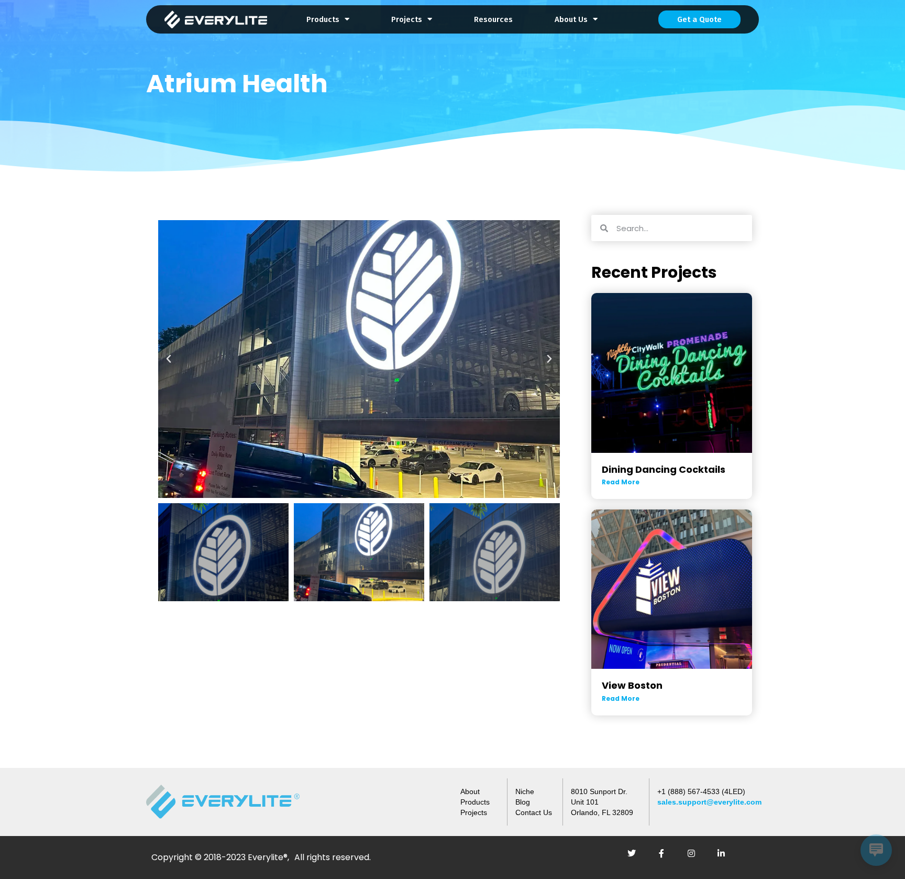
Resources (493, 19)
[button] (168, 359)
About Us (571, 19)
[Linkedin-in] (725, 857)
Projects (406, 19)
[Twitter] (635, 857)
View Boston (632, 685)
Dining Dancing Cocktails (663, 469)
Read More (620, 482)
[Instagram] (695, 857)
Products (322, 19)
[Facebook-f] (665, 857)
